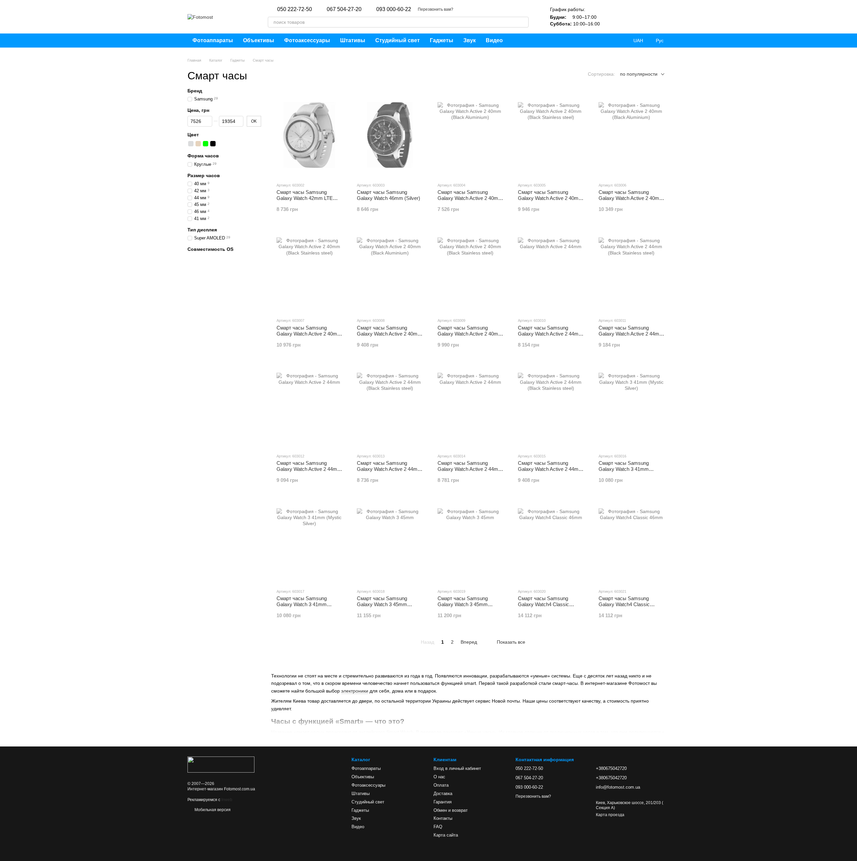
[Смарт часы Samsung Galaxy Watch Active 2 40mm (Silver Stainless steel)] (470, 270)
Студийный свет (397, 40)
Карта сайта (446, 835)
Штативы (352, 40)
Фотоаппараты (212, 40)
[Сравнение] (629, 16)
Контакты (443, 818)
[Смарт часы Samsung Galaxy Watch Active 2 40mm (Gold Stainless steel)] (309, 270)
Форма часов (203, 156)
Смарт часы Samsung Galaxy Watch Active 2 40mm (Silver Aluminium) (389, 334)
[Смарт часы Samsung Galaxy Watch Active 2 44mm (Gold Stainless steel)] (389, 406)
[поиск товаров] (523, 22)
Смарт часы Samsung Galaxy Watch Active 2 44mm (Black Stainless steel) (631, 334)
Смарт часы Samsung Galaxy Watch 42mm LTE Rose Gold (305, 198)
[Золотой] (198, 144)
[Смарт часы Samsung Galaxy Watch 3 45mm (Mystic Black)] (470, 541)
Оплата (441, 785)
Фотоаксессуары (307, 40)
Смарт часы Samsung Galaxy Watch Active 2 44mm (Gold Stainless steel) (389, 469)
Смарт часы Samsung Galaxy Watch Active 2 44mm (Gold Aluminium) (309, 469)
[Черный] (213, 144)
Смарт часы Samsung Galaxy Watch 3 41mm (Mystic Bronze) (624, 469)
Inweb (226, 799)
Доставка (443, 793)
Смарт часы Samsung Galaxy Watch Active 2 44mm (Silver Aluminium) (470, 469)
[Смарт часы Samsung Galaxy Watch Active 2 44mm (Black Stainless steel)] (631, 270)
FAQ (438, 826)
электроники (354, 691)
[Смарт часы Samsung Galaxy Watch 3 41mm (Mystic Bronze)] (631, 406)
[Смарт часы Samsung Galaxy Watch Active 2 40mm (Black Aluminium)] (470, 135)
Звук (469, 40)
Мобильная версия (212, 809)
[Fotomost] (220, 764)
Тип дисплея (202, 229)
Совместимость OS (210, 249)
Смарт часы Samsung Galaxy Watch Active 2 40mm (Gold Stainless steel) (309, 334)
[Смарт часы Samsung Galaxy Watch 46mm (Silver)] (389, 135)
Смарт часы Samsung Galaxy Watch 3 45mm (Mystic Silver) (382, 604)
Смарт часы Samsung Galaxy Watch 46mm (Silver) (388, 195)
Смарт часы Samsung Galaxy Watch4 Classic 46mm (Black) (543, 604)
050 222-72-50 (294, 9)
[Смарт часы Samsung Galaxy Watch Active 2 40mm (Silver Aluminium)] (389, 270)
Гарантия (443, 801)
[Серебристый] (190, 144)
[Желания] (612, 16)
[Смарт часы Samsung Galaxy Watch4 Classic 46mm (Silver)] (631, 541)
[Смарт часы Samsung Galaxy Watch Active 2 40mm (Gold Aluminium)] (631, 135)
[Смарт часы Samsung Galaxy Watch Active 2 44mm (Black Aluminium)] (550, 270)
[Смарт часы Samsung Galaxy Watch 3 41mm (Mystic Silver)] (309, 541)
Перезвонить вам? (435, 9)
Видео (494, 40)
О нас (439, 776)
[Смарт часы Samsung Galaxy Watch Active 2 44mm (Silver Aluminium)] (470, 406)
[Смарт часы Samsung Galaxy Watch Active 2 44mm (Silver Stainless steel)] (550, 406)
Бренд (194, 90)
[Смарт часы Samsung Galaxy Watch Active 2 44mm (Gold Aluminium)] (309, 406)
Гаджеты (441, 40)
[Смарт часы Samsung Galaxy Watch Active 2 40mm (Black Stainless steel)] (550, 135)
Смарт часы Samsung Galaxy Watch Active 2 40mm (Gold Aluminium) (631, 198)
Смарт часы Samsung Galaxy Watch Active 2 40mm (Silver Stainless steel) (470, 334)
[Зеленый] (205, 144)
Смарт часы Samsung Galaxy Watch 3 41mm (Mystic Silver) (302, 604)
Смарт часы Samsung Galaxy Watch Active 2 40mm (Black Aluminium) (470, 198)
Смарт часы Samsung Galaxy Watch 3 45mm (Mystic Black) (463, 604)
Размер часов (203, 175)
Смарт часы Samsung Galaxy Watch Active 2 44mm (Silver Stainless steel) (550, 469)
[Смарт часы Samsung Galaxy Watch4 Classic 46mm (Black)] (550, 541)
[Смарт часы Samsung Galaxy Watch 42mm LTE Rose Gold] (309, 135)
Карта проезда (610, 814)
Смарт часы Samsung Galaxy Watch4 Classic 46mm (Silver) (624, 604)
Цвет (193, 134)
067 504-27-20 (344, 9)
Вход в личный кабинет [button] (457, 768)
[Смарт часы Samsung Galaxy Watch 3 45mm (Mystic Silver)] (389, 541)
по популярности (638, 74)
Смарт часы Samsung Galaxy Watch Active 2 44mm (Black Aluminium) (550, 334)
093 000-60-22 (393, 9)
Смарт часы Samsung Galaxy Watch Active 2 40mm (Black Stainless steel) (550, 198)
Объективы (258, 40)
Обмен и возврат (451, 810)
